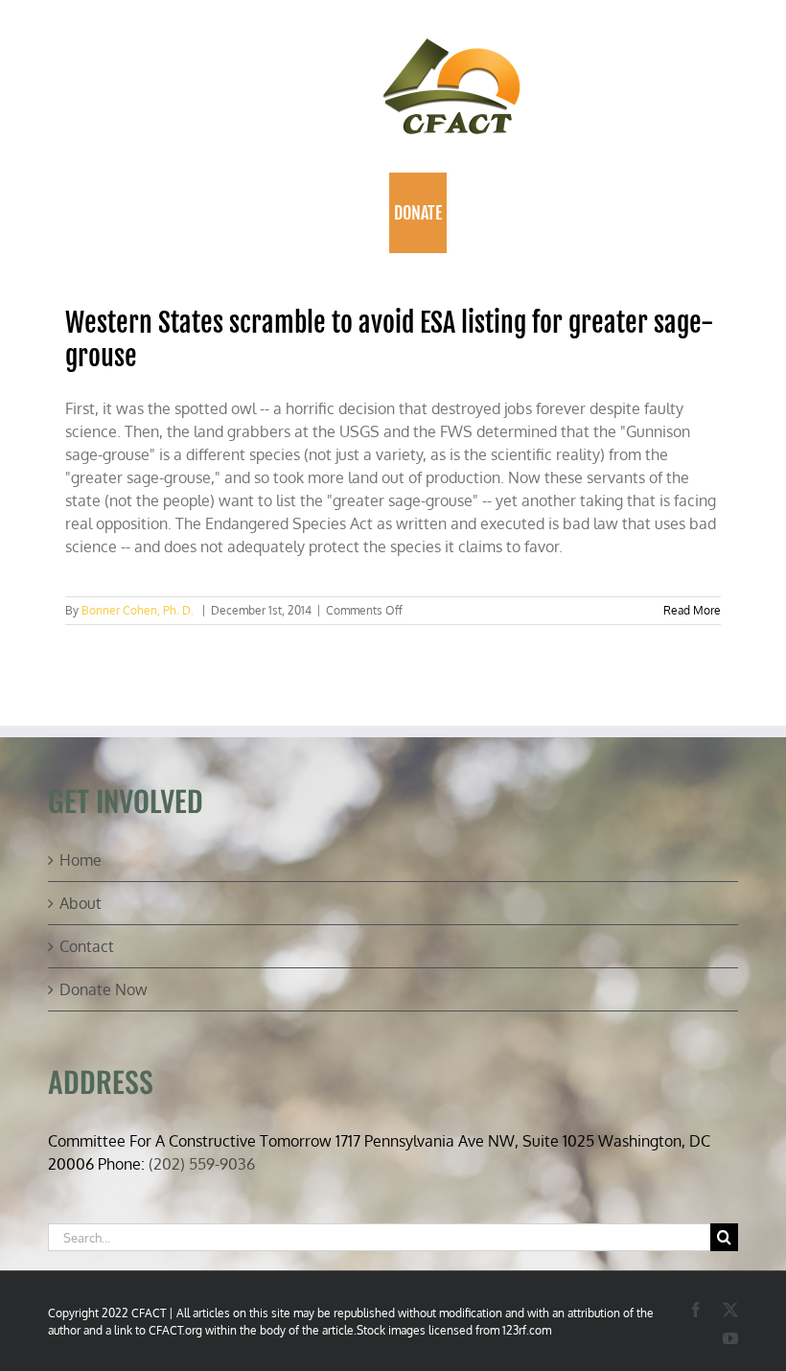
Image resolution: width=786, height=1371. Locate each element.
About (80, 903)
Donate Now (103, 989)
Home (80, 860)
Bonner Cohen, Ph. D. (137, 610)
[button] (479, 213)
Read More (692, 610)
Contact (86, 946)
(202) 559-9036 (202, 1163)
